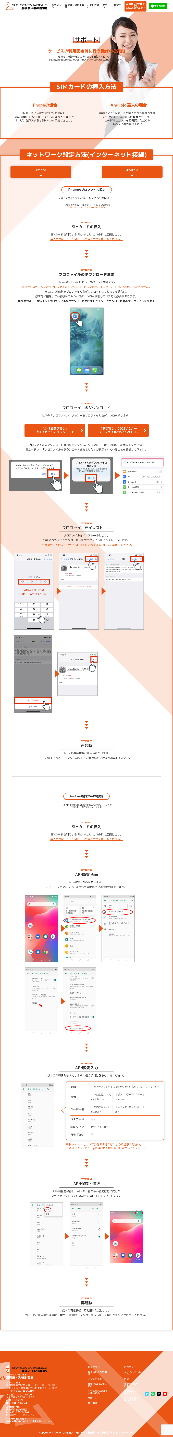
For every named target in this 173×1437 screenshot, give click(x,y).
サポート (106, 6)
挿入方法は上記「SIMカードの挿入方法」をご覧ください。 (86, 239)
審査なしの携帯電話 (74, 6)
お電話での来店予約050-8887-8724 (135, 6)
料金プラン (56, 6)
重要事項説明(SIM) (131, 1385)
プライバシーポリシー (132, 1373)
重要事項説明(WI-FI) (131, 1392)
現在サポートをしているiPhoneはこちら (86, 207)
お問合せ (117, 6)
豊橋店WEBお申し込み (97, 1385)
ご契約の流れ (93, 6)
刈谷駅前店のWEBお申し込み (97, 1392)
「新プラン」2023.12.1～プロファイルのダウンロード (118, 430)
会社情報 (92, 1402)
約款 (126, 1379)
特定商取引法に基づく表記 (132, 1399)
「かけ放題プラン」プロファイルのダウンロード (55, 430)
